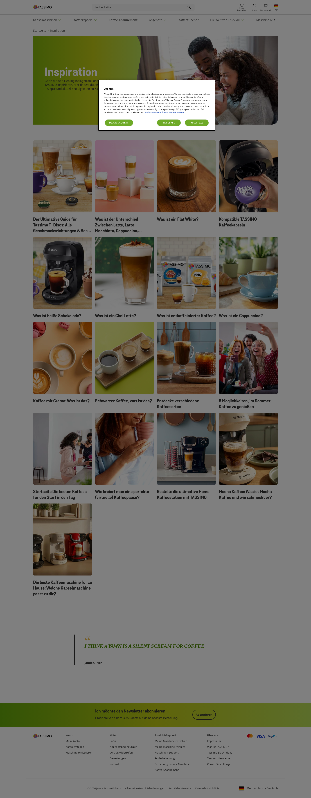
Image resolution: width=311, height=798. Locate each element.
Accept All (197, 122)
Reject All (169, 122)
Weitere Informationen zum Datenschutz (165, 112)
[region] (156, 105)
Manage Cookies (119, 122)
